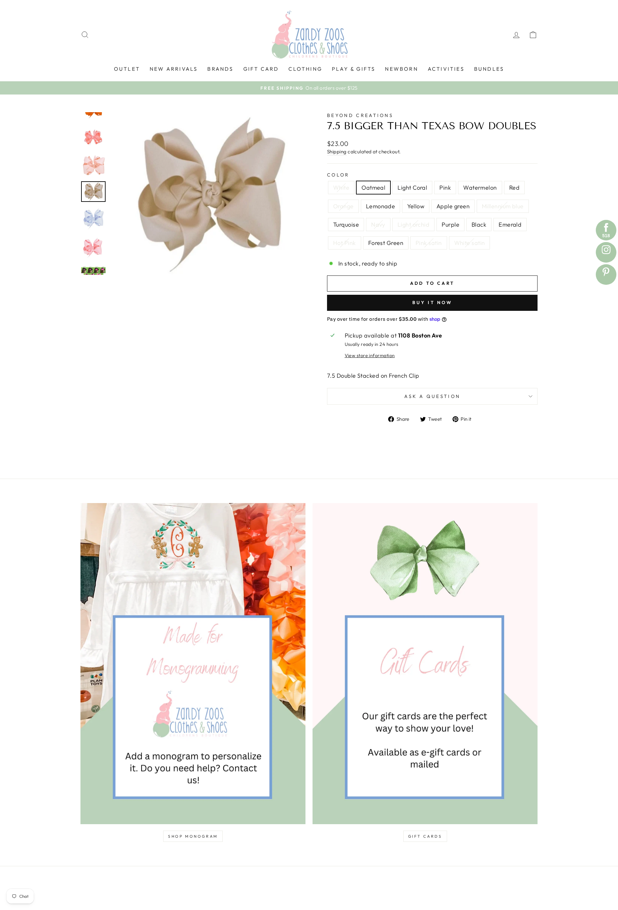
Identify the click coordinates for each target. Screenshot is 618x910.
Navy (378, 224)
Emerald (510, 224)
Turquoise (346, 224)
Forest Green (385, 243)
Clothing (305, 69)
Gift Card (261, 69)
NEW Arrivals (174, 69)
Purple (450, 224)
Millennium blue (503, 206)
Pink (445, 187)
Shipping (337, 152)
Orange (343, 206)
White (341, 187)
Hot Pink (344, 243)
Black (479, 224)
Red (514, 187)
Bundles (489, 69)
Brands (220, 69)
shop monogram (193, 836)
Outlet (127, 69)
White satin (469, 243)
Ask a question (432, 396)
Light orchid (413, 224)
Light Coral (412, 187)
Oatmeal (373, 187)
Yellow (415, 206)
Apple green (453, 206)
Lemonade (380, 206)
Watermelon (480, 187)
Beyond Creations (360, 115)
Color (338, 175)
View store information (370, 355)
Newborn (401, 69)
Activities (446, 69)
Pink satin (429, 243)
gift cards (425, 836)
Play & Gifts (353, 69)
